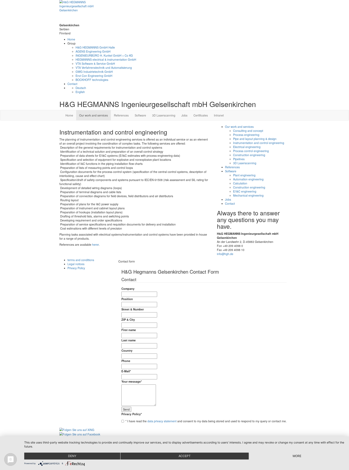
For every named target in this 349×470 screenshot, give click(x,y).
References (121, 115)
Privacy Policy (131, 414)
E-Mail (126, 371)
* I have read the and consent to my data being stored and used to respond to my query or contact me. (206, 421)
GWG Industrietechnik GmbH (94, 72)
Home (71, 39)
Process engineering (246, 135)
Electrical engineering (247, 147)
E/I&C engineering (244, 191)
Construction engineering (249, 155)
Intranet (219, 115)
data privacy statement (162, 421)
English (80, 92)
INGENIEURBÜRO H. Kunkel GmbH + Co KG (104, 55)
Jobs (184, 115)
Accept (185, 456)
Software (140, 115)
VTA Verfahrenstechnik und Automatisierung (104, 68)
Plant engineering (244, 175)
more (297, 456)
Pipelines (239, 159)
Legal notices (75, 264)
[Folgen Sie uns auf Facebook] (79, 434)
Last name (128, 340)
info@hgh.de (225, 254)
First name (128, 330)
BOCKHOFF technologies (92, 80)
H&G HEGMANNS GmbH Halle (95, 47)
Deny (72, 456)
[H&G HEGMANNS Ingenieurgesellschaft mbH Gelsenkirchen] (174, 11)
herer (95, 244)
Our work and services (93, 115)
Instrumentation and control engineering (258, 143)
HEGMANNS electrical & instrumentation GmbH (106, 59)
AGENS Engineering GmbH (93, 51)
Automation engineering (248, 179)
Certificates (200, 115)
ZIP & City (128, 320)
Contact (72, 84)
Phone (125, 361)
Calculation (240, 183)
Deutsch (81, 88)
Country (126, 350)
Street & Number (132, 309)
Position (127, 299)
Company (128, 289)
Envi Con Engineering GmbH (94, 76)
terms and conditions (80, 260)
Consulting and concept (248, 131)
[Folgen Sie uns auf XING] (76, 429)
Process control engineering (251, 151)
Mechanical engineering (248, 195)
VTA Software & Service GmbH (95, 63)
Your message (131, 381)
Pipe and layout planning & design (254, 139)
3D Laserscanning (163, 115)
